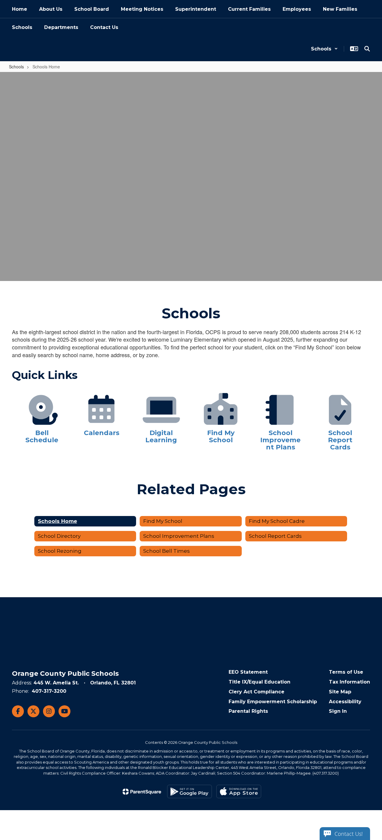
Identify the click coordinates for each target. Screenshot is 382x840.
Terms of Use (346, 672)
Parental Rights (248, 711)
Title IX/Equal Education (259, 682)
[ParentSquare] (142, 791)
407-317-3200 (49, 691)
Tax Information (349, 682)
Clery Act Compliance (256, 692)
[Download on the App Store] (238, 791)
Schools (16, 67)
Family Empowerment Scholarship (273, 701)
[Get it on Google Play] (189, 791)
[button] (324, 49)
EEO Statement (248, 672)
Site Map (340, 692)
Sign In (338, 711)
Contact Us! (349, 833)
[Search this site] (367, 49)
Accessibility (345, 701)
